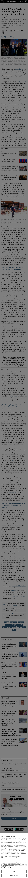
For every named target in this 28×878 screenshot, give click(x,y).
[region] (14, 855)
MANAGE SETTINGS (14, 875)
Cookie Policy (22, 850)
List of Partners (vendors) (6, 867)
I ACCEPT (14, 871)
